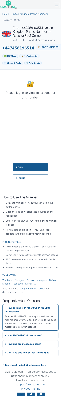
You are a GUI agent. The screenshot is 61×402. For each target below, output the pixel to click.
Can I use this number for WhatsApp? (28, 352)
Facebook (17, 283)
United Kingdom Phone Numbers (30, 14)
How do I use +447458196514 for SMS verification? (27, 309)
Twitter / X (30, 283)
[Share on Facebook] (21, 394)
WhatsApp (7, 280)
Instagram (42, 280)
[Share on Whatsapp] (41, 394)
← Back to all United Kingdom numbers (24, 365)
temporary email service (32, 288)
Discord (6, 283)
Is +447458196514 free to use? (24, 335)
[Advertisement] (30, 131)
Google (31, 280)
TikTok (52, 280)
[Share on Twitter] (31, 394)
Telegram (20, 280)
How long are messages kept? (24, 344)
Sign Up (20, 178)
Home (5, 14)
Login (19, 167)
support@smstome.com (30, 384)
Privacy (25, 388)
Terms (36, 388)
